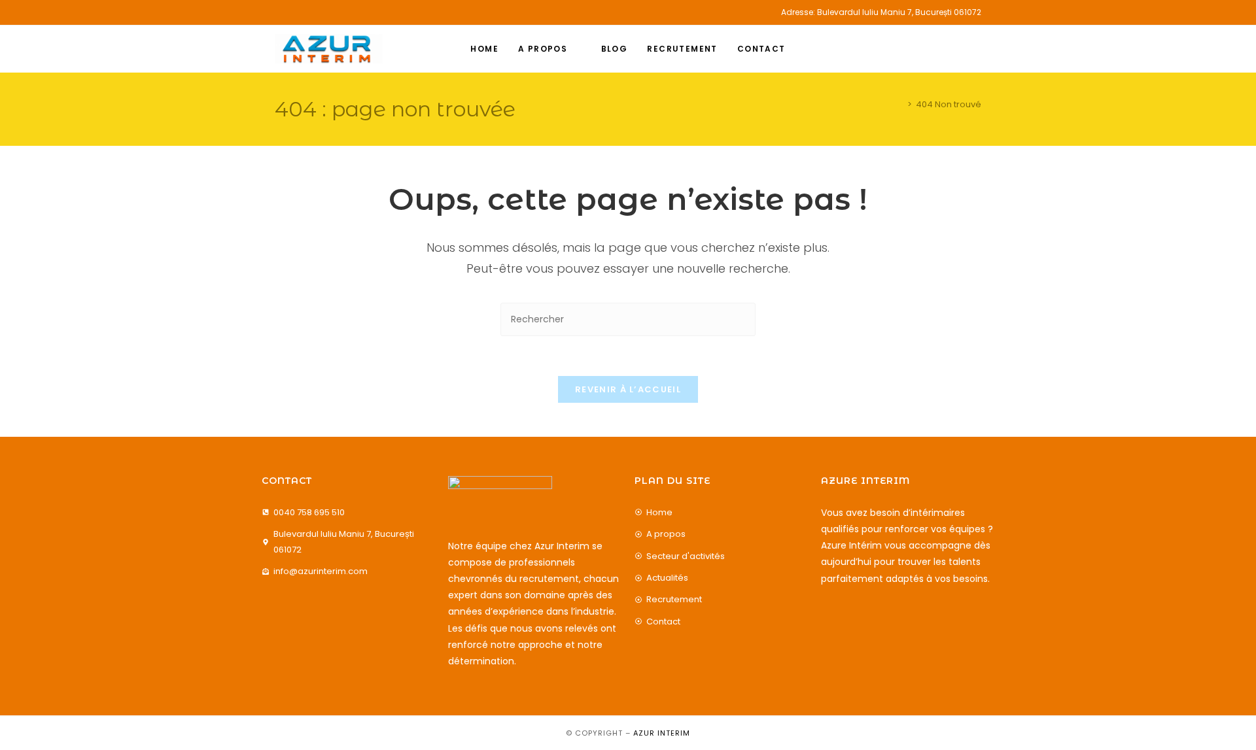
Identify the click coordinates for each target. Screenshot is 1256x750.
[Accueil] (900, 104)
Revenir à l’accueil (628, 389)
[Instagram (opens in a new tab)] (293, 12)
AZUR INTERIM (661, 733)
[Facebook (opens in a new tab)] (280, 12)
